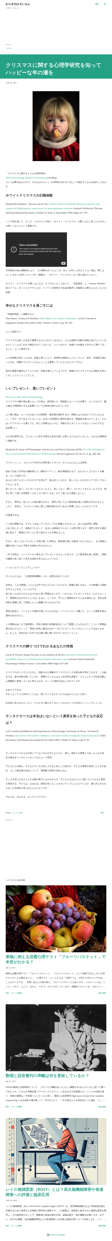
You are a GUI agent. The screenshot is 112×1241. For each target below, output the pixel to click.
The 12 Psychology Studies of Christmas (26, 177)
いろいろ (14, 813)
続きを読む (102, 993)
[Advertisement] (56, 27)
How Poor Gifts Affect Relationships (24, 397)
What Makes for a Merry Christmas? (58, 318)
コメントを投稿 (16, 993)
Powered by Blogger (57, 1235)
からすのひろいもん (18, 4)
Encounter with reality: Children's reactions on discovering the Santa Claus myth (57, 735)
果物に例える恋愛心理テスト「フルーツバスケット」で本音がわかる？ (56, 959)
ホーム (9, 48)
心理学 (20, 813)
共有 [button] (102, 813)
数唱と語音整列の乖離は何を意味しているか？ (47, 1075)
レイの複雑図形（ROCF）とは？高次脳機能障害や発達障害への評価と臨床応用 (54, 1192)
